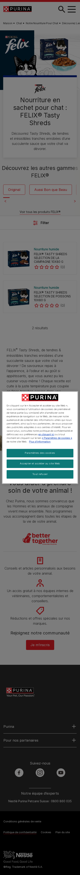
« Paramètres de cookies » (57, 438)
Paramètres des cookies (40, 452)
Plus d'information (40, 441)
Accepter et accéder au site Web (40, 463)
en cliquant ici (46, 434)
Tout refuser (40, 474)
